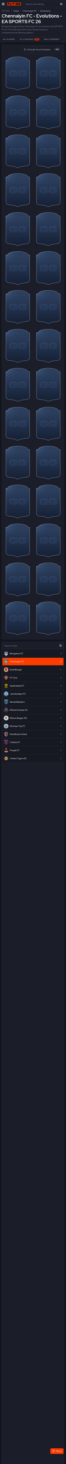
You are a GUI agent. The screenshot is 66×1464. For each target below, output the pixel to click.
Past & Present (52, 39)
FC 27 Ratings (29, 39)
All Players (9, 39)
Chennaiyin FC (30, 10)
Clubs (16, 10)
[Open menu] (3, 4)
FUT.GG (6, 10)
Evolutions (45, 10)
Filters (59, 1451)
